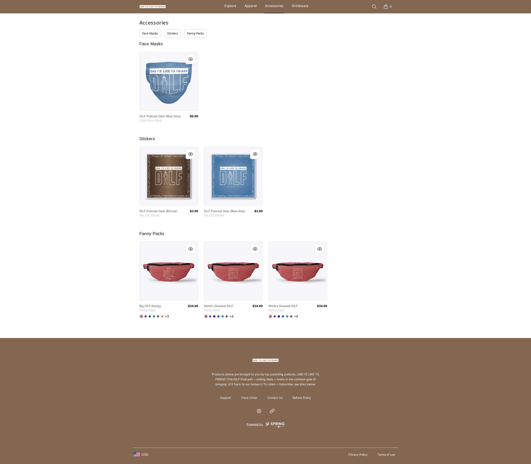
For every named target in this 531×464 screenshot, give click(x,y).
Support (225, 397)
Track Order (249, 397)
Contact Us (275, 397)
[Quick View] (191, 59)
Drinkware (300, 6)
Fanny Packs (195, 33)
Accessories (274, 6)
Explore (230, 6)
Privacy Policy (358, 454)
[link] (169, 81)
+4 (231, 316)
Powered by (255, 424)
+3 (167, 316)
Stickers (172, 33)
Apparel (251, 6)
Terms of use (386, 454)
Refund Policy (301, 397)
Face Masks (150, 33)
